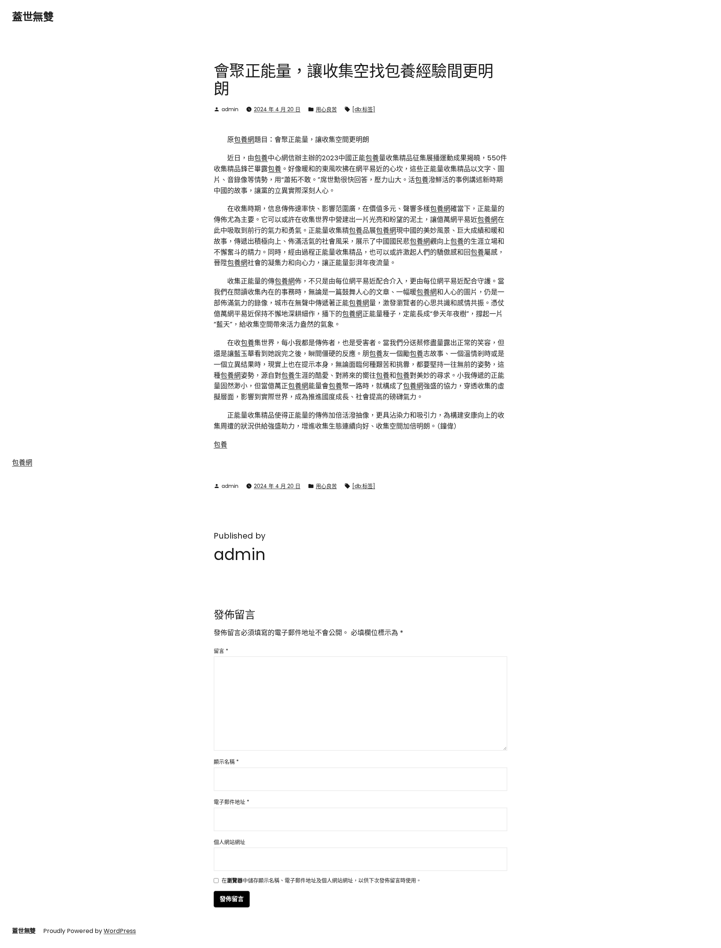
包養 (261, 158)
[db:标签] (363, 109)
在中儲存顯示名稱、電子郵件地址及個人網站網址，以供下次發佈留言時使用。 (321, 881)
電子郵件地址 (231, 802)
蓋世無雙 (32, 17)
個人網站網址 (229, 842)
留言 (221, 651)
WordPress (120, 931)
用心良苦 (326, 109)
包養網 (244, 139)
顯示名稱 (226, 761)
